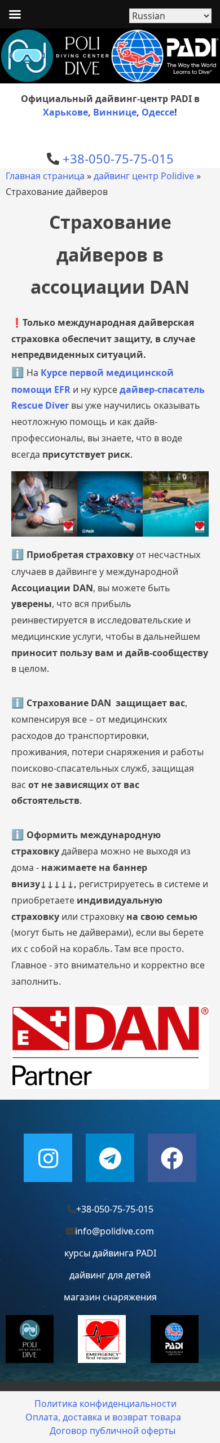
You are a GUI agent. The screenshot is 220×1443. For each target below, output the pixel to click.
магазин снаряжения (110, 1297)
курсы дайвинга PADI (110, 1253)
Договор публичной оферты (112, 1430)
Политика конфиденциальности (105, 1403)
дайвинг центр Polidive (144, 176)
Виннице (115, 112)
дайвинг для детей (110, 1275)
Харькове (65, 112)
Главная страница (45, 176)
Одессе (158, 112)
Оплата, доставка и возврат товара (103, 1417)
